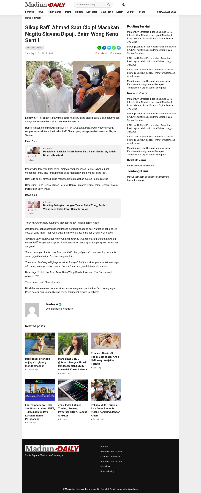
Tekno (142, 12)
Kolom (119, 12)
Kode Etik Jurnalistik (110, 456)
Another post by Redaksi (59, 308)
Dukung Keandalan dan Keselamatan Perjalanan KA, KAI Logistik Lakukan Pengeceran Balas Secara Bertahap (151, 50)
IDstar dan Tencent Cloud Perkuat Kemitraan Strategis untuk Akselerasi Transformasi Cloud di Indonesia (151, 73)
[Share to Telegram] (118, 48)
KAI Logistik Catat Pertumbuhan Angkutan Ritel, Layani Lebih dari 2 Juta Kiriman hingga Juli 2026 (150, 61)
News (40, 12)
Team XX (105, 489)
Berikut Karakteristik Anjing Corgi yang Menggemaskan (37, 362)
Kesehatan (91, 12)
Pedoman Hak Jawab (111, 451)
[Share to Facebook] (104, 48)
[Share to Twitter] (109, 48)
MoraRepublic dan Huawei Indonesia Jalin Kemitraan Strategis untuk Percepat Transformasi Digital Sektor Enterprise (148, 84)
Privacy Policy (107, 471)
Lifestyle (38, 18)
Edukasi (131, 12)
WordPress (133, 489)
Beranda (29, 12)
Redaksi (104, 446)
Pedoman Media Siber (111, 461)
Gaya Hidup (107, 12)
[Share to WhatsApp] (113, 48)
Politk (68, 12)
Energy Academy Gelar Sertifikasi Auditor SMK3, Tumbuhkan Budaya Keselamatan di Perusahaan (40, 412)
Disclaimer (105, 466)
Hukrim (79, 12)
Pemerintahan (54, 12)
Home (28, 18)
